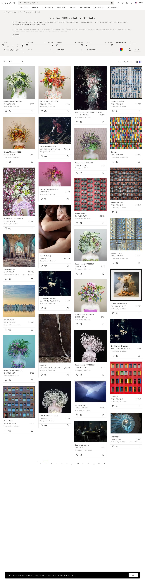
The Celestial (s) (45, 256)
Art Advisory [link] (113, 7)
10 (78, 464)
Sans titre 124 (80, 405)
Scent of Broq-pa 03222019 (13, 219)
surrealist (118, 29)
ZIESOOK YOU (10, 104)
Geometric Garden (117, 101)
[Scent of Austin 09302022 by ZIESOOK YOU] (19, 351)
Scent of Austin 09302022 (13, 370)
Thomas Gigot (82, 408)
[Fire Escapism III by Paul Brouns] (126, 184)
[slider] (3, 44)
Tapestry (114, 152)
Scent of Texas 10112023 (13, 152)
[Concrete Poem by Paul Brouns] (126, 234)
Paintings (24, 7)
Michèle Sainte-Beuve (50, 149)
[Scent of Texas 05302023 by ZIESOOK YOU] (90, 144)
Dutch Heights (9, 320)
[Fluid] (140, 62)
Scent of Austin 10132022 (49, 416)
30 (88, 464)
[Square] (137, 62)
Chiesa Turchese (9, 269)
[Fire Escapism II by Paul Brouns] (90, 194)
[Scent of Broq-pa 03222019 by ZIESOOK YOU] (19, 192)
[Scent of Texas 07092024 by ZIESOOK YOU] (19, 82)
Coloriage (114, 396)
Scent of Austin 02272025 (84, 314)
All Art (20, 12)
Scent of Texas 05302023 (84, 163)
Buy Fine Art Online (9, 12)
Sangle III (43, 365)
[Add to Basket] (32, 111)
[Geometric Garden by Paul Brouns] (126, 82)
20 (83, 464)
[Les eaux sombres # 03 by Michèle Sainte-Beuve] (55, 130)
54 (99, 464)
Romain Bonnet (118, 306)
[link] (112, 3)
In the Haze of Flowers (119, 303)
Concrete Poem (116, 253)
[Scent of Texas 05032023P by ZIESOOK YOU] (55, 174)
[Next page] (104, 463)
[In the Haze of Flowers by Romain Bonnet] (126, 285)
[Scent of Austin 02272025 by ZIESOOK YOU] (90, 295)
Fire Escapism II (80, 213)
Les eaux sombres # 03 (48, 146)
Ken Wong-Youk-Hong (50, 301)
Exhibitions (98, 7)
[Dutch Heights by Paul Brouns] (19, 301)
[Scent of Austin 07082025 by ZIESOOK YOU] (90, 245)
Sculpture (61, 7)
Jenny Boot (81, 448)
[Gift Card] (127, 2)
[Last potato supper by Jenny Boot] (90, 431)
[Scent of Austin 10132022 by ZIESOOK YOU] (55, 397)
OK (133, 575)
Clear (137, 50)
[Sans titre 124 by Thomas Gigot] (90, 391)
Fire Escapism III (117, 202)
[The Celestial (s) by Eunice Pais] (55, 229)
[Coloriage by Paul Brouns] (126, 378)
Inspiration (85, 7)
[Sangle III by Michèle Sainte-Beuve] (55, 338)
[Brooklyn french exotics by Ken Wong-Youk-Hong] (55, 283)
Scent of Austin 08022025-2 (49, 101)
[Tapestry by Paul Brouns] (126, 133)
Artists (73, 7)
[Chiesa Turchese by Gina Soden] (19, 250)
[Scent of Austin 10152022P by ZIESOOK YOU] (90, 346)
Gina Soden (9, 272)
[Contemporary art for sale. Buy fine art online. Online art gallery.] (8, 3)
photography (45, 22)
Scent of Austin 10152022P (85, 365)
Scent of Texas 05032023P (49, 189)
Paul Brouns (117, 104)
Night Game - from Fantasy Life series (88, 112)
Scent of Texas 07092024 (13, 101)
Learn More (71, 575)
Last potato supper (82, 445)
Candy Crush (8, 421)
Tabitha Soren (82, 115)
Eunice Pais (45, 258)
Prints (35, 7)
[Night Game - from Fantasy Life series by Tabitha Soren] (90, 88)
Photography (47, 7)
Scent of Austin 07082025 (84, 264)
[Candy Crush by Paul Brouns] (19, 402)
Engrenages (115, 437)
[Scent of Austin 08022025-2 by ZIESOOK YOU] (55, 82)
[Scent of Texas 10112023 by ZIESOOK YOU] (19, 133)
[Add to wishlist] (6, 111)
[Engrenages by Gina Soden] (126, 423)
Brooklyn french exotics (48, 298)
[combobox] (15, 61)
